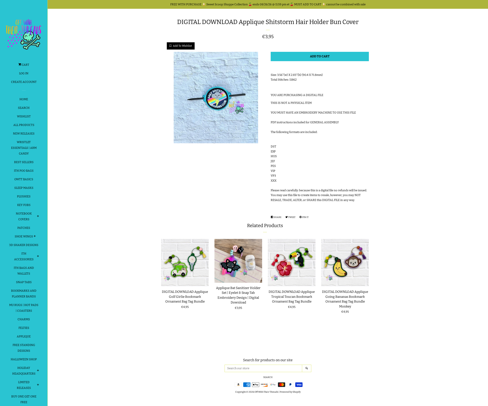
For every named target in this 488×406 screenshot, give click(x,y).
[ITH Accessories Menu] (38, 256)
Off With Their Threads (266, 392)
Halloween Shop (24, 359)
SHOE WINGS (24, 236)
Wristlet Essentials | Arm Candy (24, 147)
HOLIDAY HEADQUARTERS (23, 370)
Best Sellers (24, 162)
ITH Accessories (24, 256)
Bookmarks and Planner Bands (23, 293)
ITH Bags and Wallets (24, 270)
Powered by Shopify (290, 392)
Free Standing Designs (24, 347)
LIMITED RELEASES (24, 385)
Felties (23, 328)
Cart (25, 64)
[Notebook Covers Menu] (38, 216)
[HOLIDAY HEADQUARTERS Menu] (38, 370)
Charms (24, 319)
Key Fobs (23, 205)
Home (23, 99)
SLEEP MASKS (23, 188)
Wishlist (24, 116)
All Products (23, 125)
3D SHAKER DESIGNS (23, 245)
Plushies (23, 196)
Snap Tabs (24, 282)
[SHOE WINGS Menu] (35, 236)
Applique (24, 336)
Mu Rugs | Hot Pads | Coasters (23, 307)
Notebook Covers (24, 216)
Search (24, 108)
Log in (23, 73)
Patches (23, 228)
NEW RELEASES (24, 133)
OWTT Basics (23, 179)
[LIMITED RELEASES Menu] (38, 385)
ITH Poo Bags (24, 170)
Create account (24, 82)
